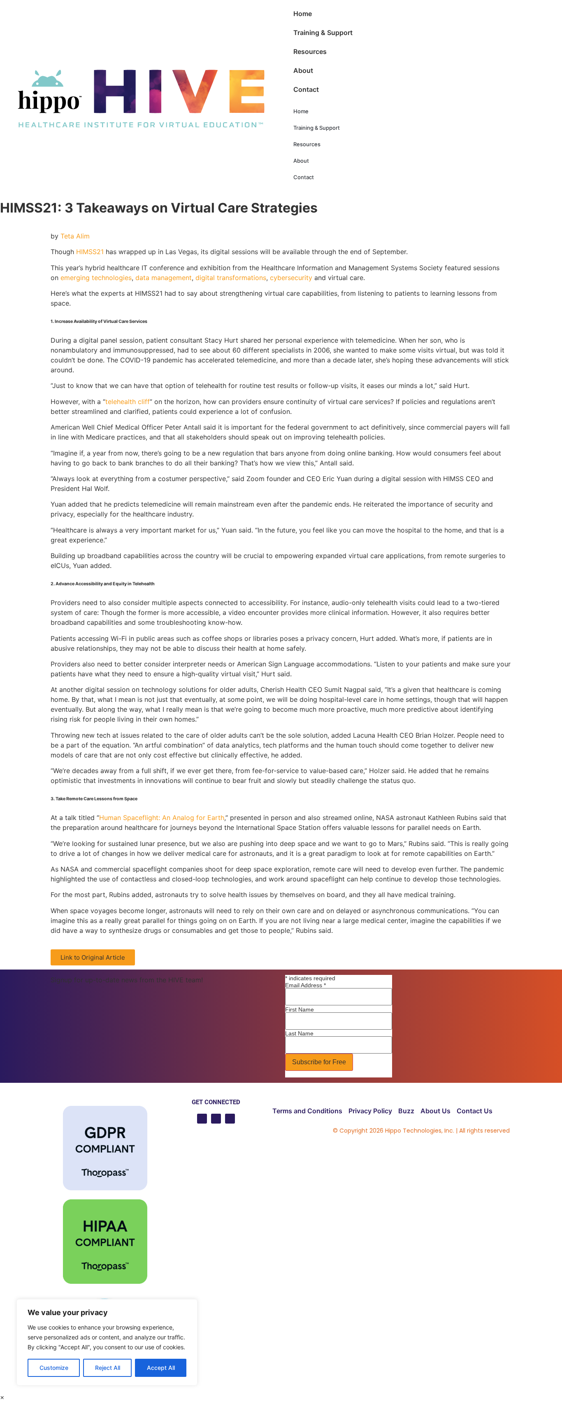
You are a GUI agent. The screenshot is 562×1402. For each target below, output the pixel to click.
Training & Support (323, 32)
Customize (53, 1367)
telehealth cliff (127, 401)
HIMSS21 (90, 252)
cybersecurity (291, 277)
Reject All (107, 1367)
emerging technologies (96, 277)
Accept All (161, 1367)
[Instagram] (230, 1119)
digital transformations (230, 277)
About (303, 70)
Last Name (299, 1033)
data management (163, 277)
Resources (310, 51)
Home (302, 13)
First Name (299, 1009)
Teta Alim (75, 236)
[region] (106, 1342)
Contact (306, 89)
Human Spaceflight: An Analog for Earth (161, 817)
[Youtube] (202, 1119)
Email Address (305, 985)
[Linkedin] (216, 1119)
